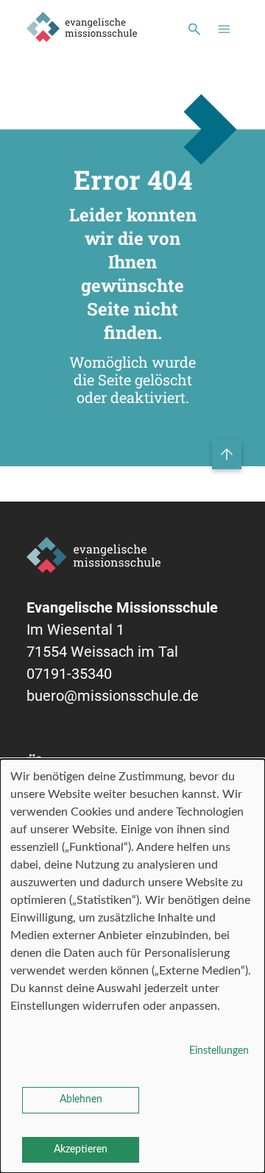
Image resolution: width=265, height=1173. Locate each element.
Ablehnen (81, 1099)
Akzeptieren (80, 1149)
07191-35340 (69, 673)
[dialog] (132, 966)
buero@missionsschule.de (112, 696)
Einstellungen (219, 1051)
